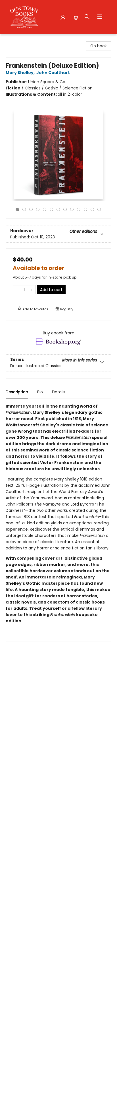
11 (85, 209)
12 (92, 209)
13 (99, 209)
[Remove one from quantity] (16, 290)
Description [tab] (17, 392)
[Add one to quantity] (31, 290)
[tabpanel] (58, 522)
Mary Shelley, (20, 72)
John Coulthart (53, 72)
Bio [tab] (40, 392)
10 (78, 209)
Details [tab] (58, 392)
